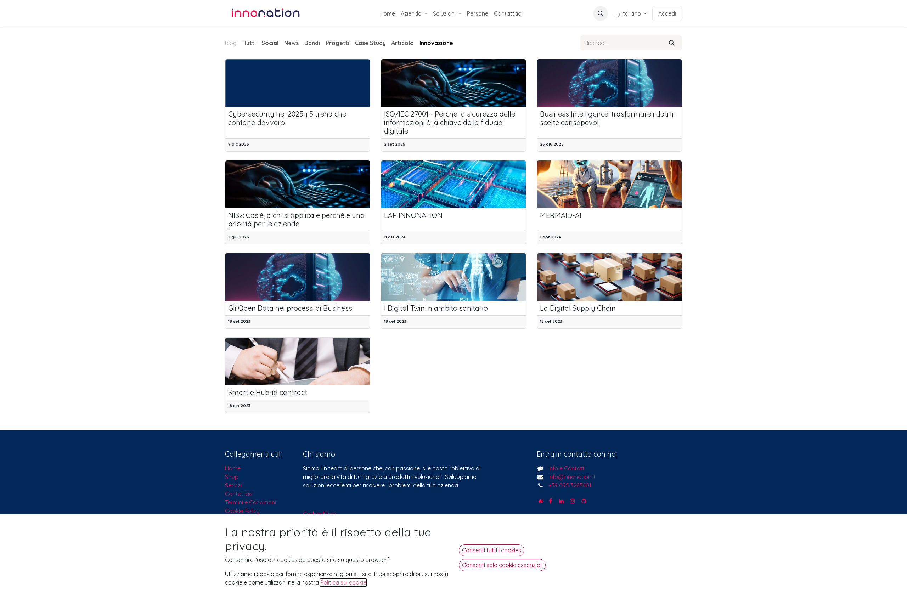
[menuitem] (387, 13)
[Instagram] (572, 501)
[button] (600, 13)
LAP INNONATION (413, 215)
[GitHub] (584, 501)
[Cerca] (671, 42)
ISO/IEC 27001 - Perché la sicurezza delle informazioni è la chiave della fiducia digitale (449, 122)
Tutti (249, 42)
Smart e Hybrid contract (267, 392)
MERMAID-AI (560, 215)
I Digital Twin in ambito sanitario (436, 308)
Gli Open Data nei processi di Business (290, 308)
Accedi (667, 13)
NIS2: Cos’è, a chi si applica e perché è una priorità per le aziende (296, 219)
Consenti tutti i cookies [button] (491, 550)
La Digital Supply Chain (578, 308)
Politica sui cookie (343, 582)
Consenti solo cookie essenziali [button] (502, 565)
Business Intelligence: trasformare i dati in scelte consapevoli (608, 118)
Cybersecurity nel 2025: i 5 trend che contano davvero (287, 118)
